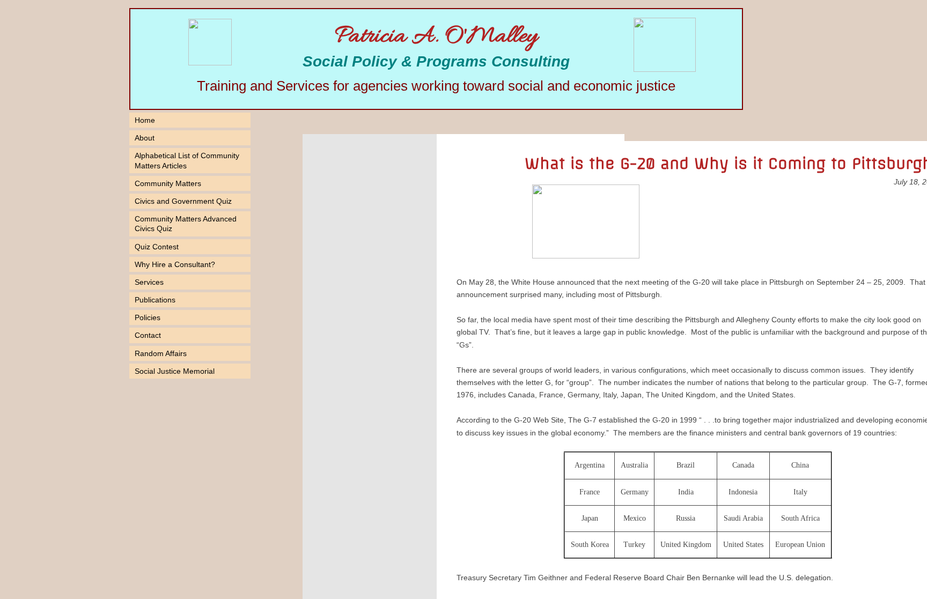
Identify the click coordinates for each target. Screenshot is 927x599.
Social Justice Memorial (175, 371)
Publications (155, 299)
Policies (147, 317)
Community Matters (168, 183)
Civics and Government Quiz (183, 201)
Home (145, 120)
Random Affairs (161, 353)
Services (149, 282)
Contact (148, 335)
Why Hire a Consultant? (175, 264)
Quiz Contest (157, 246)
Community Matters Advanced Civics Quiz (186, 224)
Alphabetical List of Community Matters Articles (187, 160)
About (144, 138)
